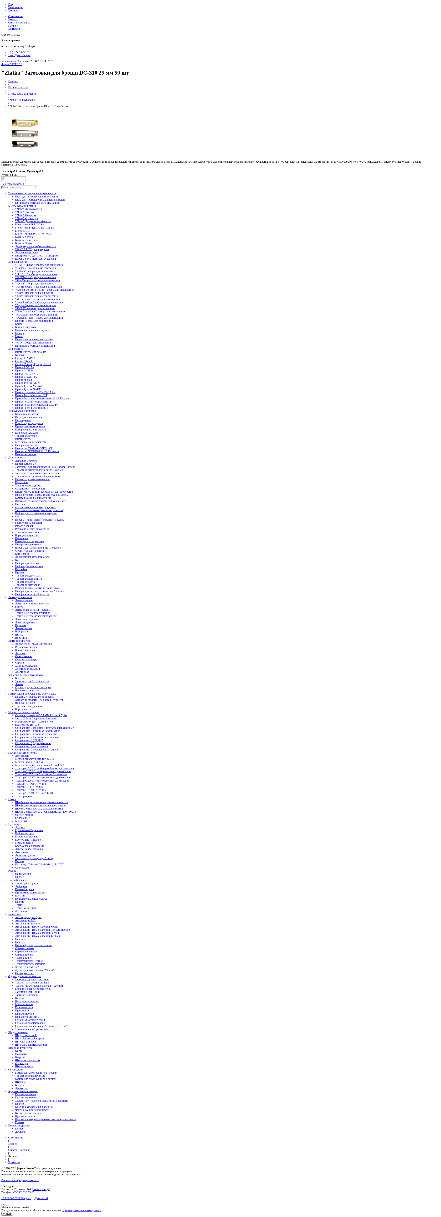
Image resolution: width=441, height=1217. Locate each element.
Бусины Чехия (23, 243)
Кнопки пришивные (27, 1001)
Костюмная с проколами (29, 845)
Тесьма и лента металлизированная (36, 615)
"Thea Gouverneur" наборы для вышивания (40, 311)
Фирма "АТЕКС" (11, 64)
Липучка (20, 653)
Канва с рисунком (25, 327)
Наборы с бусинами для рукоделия (35, 258)
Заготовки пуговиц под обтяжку (34, 858)
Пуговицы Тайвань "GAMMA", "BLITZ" (39, 864)
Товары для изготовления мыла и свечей (39, 469)
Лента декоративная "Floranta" (33, 609)
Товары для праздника (28, 485)
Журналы (20, 1131)
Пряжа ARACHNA (26, 373)
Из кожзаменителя (26, 647)
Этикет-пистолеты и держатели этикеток (39, 699)
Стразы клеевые (24, 948)
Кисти (19, 1050)
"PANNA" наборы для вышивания (35, 277)
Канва (18, 323)
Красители (21, 482)
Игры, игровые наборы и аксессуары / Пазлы (41, 494)
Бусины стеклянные (27, 240)
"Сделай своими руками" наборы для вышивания (44, 289)
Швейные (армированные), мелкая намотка (40, 805)
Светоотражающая (26, 659)
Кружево (20, 625)
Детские (20, 827)
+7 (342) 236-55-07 (23, 1192)
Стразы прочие (24, 954)
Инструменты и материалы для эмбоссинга (40, 501)
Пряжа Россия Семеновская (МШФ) (36, 404)
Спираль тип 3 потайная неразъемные (37, 730)
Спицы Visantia (24, 361)
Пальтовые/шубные (26, 836)
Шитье (19, 634)
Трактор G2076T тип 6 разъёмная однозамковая (43, 771)
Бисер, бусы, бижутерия (22, 93)
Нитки (12, 799)
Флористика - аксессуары (30, 488)
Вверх (5, 1204)
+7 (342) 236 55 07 (18, 52)
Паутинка (21, 895)
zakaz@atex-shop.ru (19, 55)
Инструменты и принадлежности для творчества (44, 491)
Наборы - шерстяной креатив (32, 594)
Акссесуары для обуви (28, 917)
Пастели (20, 504)
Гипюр (19, 606)
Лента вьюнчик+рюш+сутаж (32, 603)
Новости (13, 19)
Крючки (20, 354)
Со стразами (22, 867)
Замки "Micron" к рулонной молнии (36, 718)
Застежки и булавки (26, 994)
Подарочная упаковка (28, 544)
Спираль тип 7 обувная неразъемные (36, 749)
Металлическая (24, 1004)
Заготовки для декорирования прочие (37, 473)
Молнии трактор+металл (23, 752)
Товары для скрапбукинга (30, 1075)
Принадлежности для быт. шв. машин (37, 202)
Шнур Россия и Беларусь (29, 1038)
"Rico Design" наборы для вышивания (37, 280)
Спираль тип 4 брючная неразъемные (37, 737)
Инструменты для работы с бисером (36, 255)
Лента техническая (19, 640)
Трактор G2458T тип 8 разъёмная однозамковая (43, 777)
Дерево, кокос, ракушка (29, 848)
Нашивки (20, 939)
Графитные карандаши (28, 522)
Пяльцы (19, 333)
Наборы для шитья (26, 445)
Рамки (19, 336)
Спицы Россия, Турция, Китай (33, 364)
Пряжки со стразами (27, 1016)
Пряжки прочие (24, 1013)
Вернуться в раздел (12, 183)
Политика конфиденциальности (20, 1180)
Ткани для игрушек (26, 883)
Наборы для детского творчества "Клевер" (40, 591)
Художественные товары (23, 1091)
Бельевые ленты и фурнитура (25, 674)
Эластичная (22, 671)
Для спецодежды (25, 855)
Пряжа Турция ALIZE (28, 382)
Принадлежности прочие (30, 426)
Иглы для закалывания (28, 417)
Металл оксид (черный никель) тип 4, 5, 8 (39, 765)
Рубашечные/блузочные (29, 830)
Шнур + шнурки (18, 1032)
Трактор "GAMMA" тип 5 (30, 789)
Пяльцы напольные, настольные (34, 339)
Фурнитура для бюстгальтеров (33, 687)
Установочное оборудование (32, 1029)
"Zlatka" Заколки (25, 212)
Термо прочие (23, 957)
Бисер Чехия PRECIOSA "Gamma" (35, 227)
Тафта (18, 904)
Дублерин (21, 886)
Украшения (15, 914)
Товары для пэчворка (27, 584)
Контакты (14, 28)
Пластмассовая (24, 1007)
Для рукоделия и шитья (22, 410)
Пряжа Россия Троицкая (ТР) (32, 407)
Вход (11, 4)
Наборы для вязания (27, 563)
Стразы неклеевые (26, 951)
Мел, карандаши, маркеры (30, 441)
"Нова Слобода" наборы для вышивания (39, 302)
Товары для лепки (25, 581)
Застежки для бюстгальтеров (32, 681)
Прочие (19, 861)
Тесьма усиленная (25, 907)
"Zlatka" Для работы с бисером (33, 221)
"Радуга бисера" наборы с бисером (35, 305)
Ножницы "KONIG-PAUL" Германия (37, 451)
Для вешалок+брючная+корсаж (33, 643)
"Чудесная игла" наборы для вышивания (39, 317)
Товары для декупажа (27, 575)
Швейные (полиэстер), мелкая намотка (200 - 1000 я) (46, 811)
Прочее (19, 572)
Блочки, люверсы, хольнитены (33, 988)
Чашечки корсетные (27, 690)
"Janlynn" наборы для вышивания (35, 271)
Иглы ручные (23, 420)
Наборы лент (22, 631)
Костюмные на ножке (28, 839)
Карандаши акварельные (29, 541)
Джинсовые (22, 755)
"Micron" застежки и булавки (32, 982)
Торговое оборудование (29, 706)
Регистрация (15, 7)
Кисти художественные (29, 1113)
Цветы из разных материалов (32, 479)
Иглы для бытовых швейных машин (36, 196)
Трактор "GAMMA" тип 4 (30, 783)
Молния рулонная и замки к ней (34, 721)
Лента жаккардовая (26, 619)
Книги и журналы (19, 1125)
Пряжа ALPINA (24, 370)
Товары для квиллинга (28, 578)
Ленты (19, 684)
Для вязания (15, 348)
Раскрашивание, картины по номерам (37, 587)
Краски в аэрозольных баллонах (34, 1106)
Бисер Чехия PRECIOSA (29, 224)
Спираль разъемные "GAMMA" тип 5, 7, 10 (41, 715)
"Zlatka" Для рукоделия (21, 99)
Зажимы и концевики (27, 991)
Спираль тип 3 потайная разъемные (36, 734)
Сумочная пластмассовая (30, 1022)
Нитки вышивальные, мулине (32, 330)
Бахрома (20, 1057)
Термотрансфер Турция (29, 960)
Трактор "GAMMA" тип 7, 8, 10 (34, 793)
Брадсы (19, 1085)
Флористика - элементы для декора (35, 507)
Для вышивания (17, 261)
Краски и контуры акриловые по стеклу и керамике (45, 1119)
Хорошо (7, 1214)
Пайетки (20, 942)
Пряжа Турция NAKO (28, 389)
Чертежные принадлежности (32, 1109)
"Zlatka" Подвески (26, 215)
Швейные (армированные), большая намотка (41, 802)
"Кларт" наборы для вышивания (34, 292)
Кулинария (21, 538)
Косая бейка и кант (26, 650)
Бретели (20, 678)
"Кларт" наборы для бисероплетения (36, 295)
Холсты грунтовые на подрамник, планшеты (41, 1100)
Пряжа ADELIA (24, 367)
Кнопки (19, 998)
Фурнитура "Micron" (27, 967)
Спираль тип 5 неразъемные (31, 746)
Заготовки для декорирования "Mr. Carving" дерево (45, 466)
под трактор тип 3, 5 (27, 724)
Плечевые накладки (27, 432)
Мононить (21, 821)
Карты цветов (23, 709)
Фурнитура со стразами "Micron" (34, 970)
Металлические (24, 842)
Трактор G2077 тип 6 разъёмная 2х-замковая (41, 774)
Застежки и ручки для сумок (32, 979)
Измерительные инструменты (32, 429)
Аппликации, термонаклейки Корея (36, 926)
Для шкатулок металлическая (32, 556)
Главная (13, 81)
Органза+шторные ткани (30, 892)
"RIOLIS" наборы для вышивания (35, 308)
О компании (15, 16)
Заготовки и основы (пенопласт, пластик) (39, 510)
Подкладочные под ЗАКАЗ (31, 898)
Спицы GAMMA (25, 358)
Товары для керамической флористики (38, 476)
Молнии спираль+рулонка (23, 712)
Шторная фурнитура (20, 1047)
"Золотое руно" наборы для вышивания (38, 286)
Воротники (21, 637)
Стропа (19, 662)
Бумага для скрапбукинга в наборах (36, 1072)
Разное (12, 870)
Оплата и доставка (19, 22)
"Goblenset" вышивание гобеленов (35, 267)
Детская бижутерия (26, 252)
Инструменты (23, 438)
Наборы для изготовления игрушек (36, 513)
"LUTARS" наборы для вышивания (36, 274)
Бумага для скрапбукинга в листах (35, 1078)
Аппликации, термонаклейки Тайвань (37, 935)
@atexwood (41, 1198)
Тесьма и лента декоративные (32, 612)
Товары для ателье (26, 435)
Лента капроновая (26, 622)
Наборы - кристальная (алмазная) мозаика (39, 519)
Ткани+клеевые (17, 880)
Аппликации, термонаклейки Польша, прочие (42, 929)
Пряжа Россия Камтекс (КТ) (31, 395)
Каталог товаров (18, 87)
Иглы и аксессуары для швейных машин (32, 193)
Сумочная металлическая (30, 1019)
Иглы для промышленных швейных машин (40, 199)
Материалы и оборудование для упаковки (32, 693)
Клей (18, 560)
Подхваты (21, 1054)
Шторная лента (24, 1066)
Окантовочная (23, 656)
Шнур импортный (26, 1035)
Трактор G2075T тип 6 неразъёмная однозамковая (44, 768)
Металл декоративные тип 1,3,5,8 (34, 758)
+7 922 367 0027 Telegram (16, 1198)
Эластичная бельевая (27, 668)
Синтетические (24, 814)
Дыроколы (21, 1088)
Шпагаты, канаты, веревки (31, 1044)
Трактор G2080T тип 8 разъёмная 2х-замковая (42, 780)
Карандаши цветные (27, 535)
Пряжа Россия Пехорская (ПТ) (33, 401)
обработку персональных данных (81, 1210)
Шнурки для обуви (26, 1041)
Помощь (13, 10)
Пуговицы (14, 824)
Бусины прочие (24, 236)
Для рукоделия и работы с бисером (35, 246)
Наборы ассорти (24, 833)
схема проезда (41, 1189)
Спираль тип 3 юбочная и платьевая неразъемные (44, 727)
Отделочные (22, 817)
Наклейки (21, 569)
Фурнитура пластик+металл (24, 976)
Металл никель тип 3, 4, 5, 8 (31, 761)
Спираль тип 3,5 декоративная (33, 743)
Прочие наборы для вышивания (34, 320)
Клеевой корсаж (24, 889)
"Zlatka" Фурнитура (26, 218)
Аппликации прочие (27, 923)
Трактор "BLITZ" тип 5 (29, 786)
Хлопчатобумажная (26, 665)
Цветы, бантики (24, 973)
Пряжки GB (22, 1010)
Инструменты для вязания (30, 351)
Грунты (19, 1122)
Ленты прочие (23, 628)
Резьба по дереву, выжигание (32, 528)
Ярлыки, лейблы (25, 702)
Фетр (18, 516)
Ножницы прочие (25, 454)
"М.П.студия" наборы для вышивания (37, 299)
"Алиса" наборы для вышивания (34, 283)
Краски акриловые (26, 1097)
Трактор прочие (24, 796)
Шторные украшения (27, 1060)
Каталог (13, 25)
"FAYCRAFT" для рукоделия (32, 249)
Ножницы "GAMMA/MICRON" (34, 448)
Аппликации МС (25, 920)
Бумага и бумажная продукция (33, 497)
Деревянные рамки (26, 460)
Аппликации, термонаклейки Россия (37, 932)
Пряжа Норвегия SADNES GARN (35, 392)
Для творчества (17, 457)
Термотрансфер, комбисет (30, 963)
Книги (19, 1128)
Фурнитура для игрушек (29, 550)
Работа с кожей (24, 525)
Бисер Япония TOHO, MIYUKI (33, 233)
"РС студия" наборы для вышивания (36, 314)
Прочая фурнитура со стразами (33, 945)
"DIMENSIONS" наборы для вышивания (39, 264)
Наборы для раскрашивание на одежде (38, 547)
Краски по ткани (25, 1116)
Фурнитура (21, 1063)
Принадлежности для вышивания (35, 345)
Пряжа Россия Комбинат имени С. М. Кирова (42, 398)
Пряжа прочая (23, 379)
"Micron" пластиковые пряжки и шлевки (39, 985)
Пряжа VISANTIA (26, 376)
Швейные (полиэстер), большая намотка (39, 808)
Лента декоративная (20, 597)
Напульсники (23, 873)
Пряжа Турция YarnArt (28, 386)
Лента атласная (24, 600)
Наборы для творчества (29, 566)
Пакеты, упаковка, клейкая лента (34, 696)
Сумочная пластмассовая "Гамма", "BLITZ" (41, 1026)
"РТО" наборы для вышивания (33, 342)
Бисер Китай (22, 230)
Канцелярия (22, 553)
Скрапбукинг (16, 1069)
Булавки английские (27, 414)
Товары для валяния (27, 532)
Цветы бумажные (25, 463)
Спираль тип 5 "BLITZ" (29, 740)
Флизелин (21, 911)
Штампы (20, 1081)
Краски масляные (25, 1094)
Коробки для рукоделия (29, 423)
